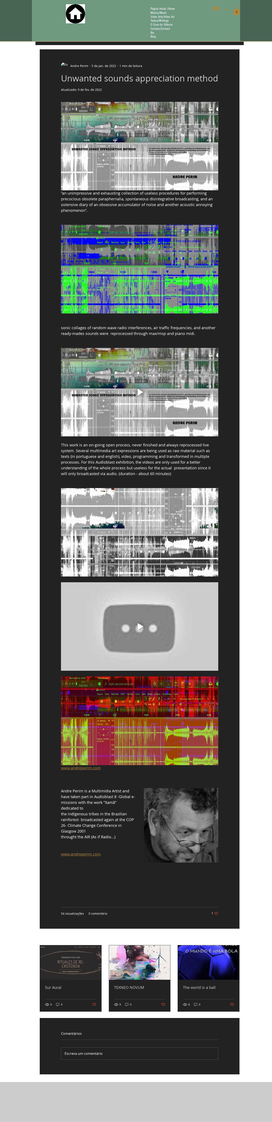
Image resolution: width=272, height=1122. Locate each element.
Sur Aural (53, 987)
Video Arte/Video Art (162, 17)
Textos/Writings (159, 20)
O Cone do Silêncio (161, 24)
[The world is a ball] (208, 962)
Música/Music (158, 12)
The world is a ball (199, 987)
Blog (153, 36)
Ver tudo (233, 937)
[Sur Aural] (70, 962)
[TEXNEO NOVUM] (139, 962)
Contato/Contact (160, 28)
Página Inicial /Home (162, 8)
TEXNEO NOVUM (129, 987)
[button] (236, 10)
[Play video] (139, 392)
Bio (152, 32)
